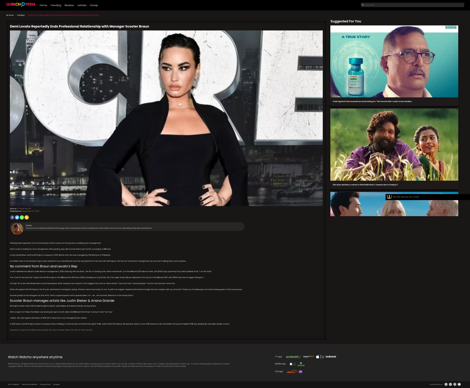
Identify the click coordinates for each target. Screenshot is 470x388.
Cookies (56, 384)
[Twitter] (17, 217)
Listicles (82, 5)
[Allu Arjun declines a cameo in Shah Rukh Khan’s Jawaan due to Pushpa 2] (394, 145)
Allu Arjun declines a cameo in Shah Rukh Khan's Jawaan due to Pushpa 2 (365, 184)
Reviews (69, 5)
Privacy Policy (45, 384)
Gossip (94, 5)
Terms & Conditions (29, 384)
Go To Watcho (13, 384)
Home (43, 5)
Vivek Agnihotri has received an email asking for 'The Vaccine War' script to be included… (372, 101)
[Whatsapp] (22, 217)
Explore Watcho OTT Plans (406, 197)
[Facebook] (12, 217)
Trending (55, 5)
